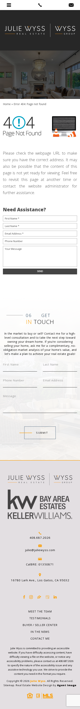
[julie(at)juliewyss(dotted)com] (71, 5)
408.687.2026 (40, 537)
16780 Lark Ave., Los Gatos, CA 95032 (40, 580)
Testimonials (40, 618)
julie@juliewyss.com (40, 550)
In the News (40, 632)
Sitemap (8, 685)
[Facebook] (24, 597)
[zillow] (39, 597)
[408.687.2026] (40, 5)
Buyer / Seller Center (40, 625)
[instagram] (31, 597)
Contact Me (40, 638)
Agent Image (67, 685)
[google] (47, 597)
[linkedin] (55, 597)
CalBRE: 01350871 (40, 564)
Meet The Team (40, 611)
